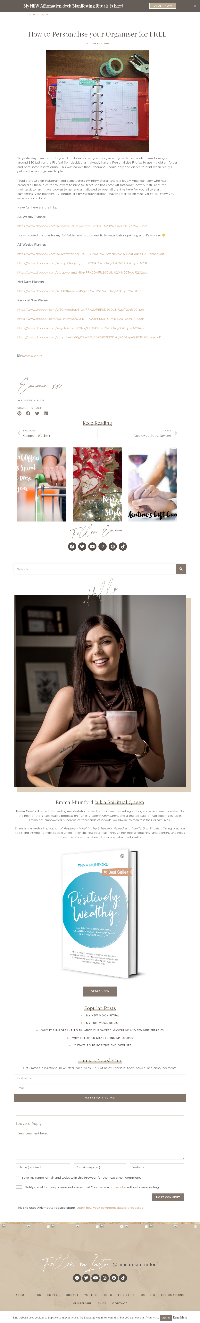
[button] (194, 5)
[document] (100, 661)
